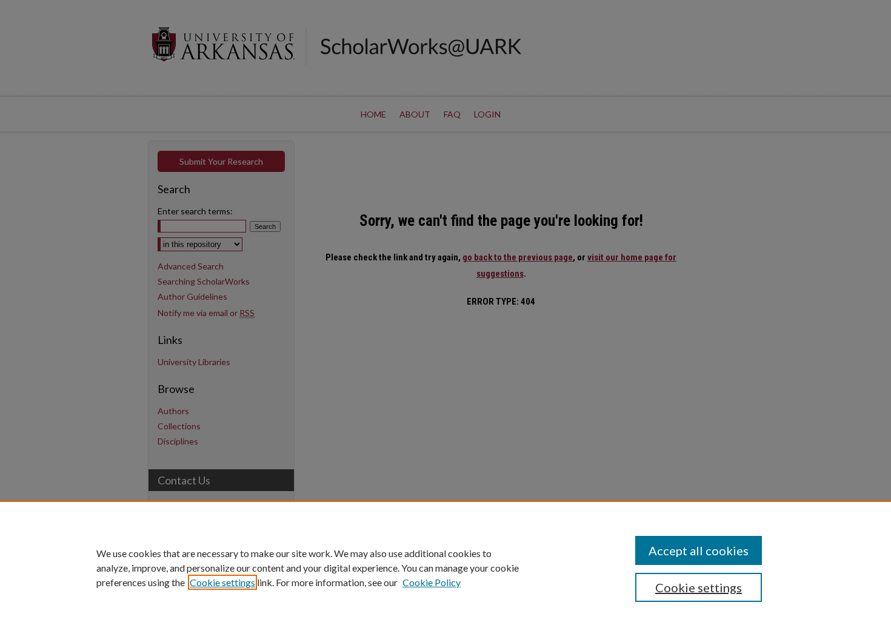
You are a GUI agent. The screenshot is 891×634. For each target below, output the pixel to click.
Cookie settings (222, 582)
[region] (445, 567)
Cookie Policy (431, 582)
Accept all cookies (699, 550)
